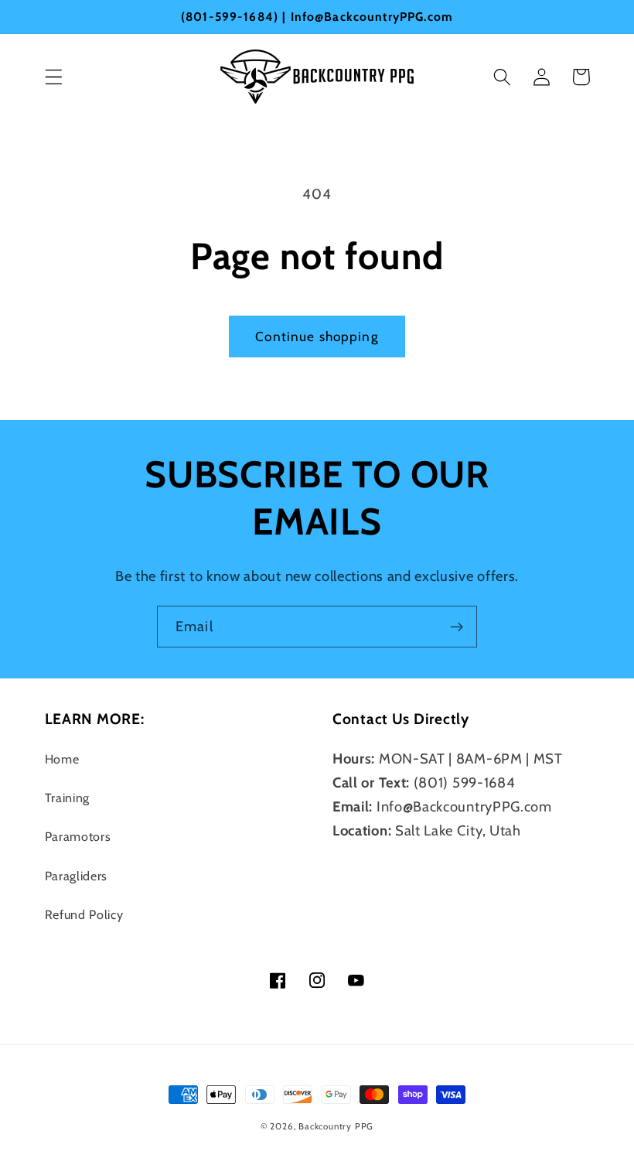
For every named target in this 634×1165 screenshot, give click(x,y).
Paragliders (76, 875)
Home (62, 759)
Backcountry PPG (335, 1126)
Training (67, 797)
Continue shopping (317, 336)
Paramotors (78, 836)
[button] (53, 77)
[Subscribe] (456, 626)
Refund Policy (84, 914)
